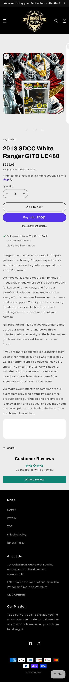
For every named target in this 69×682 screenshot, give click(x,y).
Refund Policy (15, 543)
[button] (5, 21)
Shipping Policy (16, 534)
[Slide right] (42, 130)
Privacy (11, 518)
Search (11, 509)
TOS (9, 526)
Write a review (34, 479)
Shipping (7, 170)
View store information (21, 245)
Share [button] (11, 448)
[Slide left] (26, 130)
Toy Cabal (37, 673)
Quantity (8, 186)
